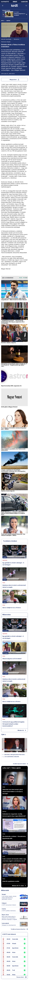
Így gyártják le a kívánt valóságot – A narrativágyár (13, 564)
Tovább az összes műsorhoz (18, 929)
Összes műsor (20, 977)
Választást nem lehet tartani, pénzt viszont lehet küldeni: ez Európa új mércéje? (12, 791)
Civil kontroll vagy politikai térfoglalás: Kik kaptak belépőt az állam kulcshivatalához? (13, 724)
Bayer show (5, 914)
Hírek (3, 582)
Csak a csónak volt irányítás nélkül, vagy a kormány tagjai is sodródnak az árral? (14, 860)
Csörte (4, 909)
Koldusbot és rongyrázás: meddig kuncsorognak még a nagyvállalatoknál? (14, 815)
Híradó (4, 894)
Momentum (16, 39)
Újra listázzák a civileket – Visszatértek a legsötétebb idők (14, 837)
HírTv (2, 20)
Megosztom (13, 79)
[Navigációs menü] (2, 5)
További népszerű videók (19, 763)
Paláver (4, 811)
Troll (13, 970)
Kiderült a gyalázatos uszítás (10, 881)
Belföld (8, 20)
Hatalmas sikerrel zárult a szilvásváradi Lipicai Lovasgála (14, 586)
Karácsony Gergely (5, 41)
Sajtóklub (4, 560)
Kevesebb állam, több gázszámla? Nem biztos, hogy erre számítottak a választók (14, 755)
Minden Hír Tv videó (18, 885)
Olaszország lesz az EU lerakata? (20, 14)
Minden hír (21, 730)
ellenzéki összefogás (6, 39)
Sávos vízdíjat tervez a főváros (11, 607)
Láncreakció (5, 923)
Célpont (4, 903)
